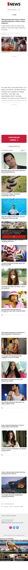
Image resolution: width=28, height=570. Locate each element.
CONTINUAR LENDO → (14, 138)
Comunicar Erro (13, 146)
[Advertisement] (14, 71)
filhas (11, 506)
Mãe (21, 506)
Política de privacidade (11, 515)
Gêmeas (16, 506)
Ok (14, 236)
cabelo (6, 506)
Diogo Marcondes (5, 34)
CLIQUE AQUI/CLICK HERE (17, 522)
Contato (3, 515)
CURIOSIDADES (9, 504)
